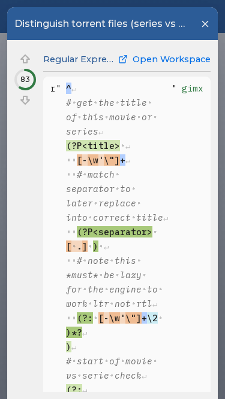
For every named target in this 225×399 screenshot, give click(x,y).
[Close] (205, 24)
